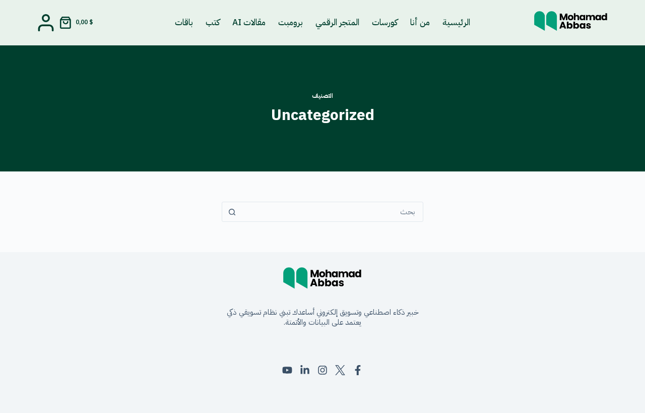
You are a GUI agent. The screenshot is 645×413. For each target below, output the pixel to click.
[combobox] (332, 212)
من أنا (420, 22)
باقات (184, 22)
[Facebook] (358, 370)
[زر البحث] (231, 211)
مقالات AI (249, 22)
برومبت (290, 22)
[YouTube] (287, 370)
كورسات (385, 22)
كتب (213, 22)
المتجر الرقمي (337, 22)
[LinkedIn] (305, 370)
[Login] (45, 22)
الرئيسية (456, 22)
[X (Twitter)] (340, 370)
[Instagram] (322, 370)
